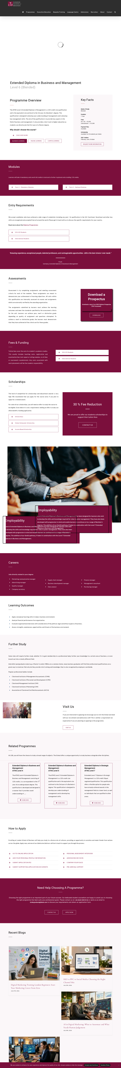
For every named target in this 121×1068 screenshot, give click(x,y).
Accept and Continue (91, 1065)
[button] (115, 12)
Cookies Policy (105, 1065)
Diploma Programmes (30, 225)
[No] (119, 1065)
